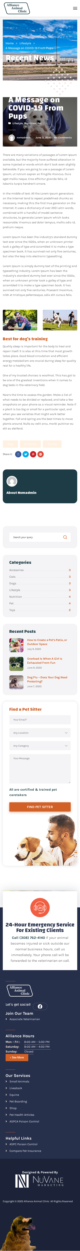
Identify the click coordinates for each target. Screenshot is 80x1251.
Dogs (10, 444)
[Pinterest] (33, 454)
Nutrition (30, 123)
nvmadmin (23, 137)
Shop (13, 1108)
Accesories (40, 570)
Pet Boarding (18, 1101)
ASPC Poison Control (23, 1144)
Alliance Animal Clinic (36, 1201)
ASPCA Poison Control (24, 1121)
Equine (14, 1094)
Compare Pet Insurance (25, 1151)
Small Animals (19, 1081)
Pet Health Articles (21, 1114)
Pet (39, 123)
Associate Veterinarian (24, 1019)
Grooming (30, 444)
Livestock (15, 1088)
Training (52, 444)
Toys (40, 610)
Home (10, 43)
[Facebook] (18, 454)
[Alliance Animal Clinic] (17, 8)
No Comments (63, 137)
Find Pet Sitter (40, 807)
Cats (40, 576)
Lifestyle (25, 43)
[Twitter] (26, 454)
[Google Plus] (40, 454)
